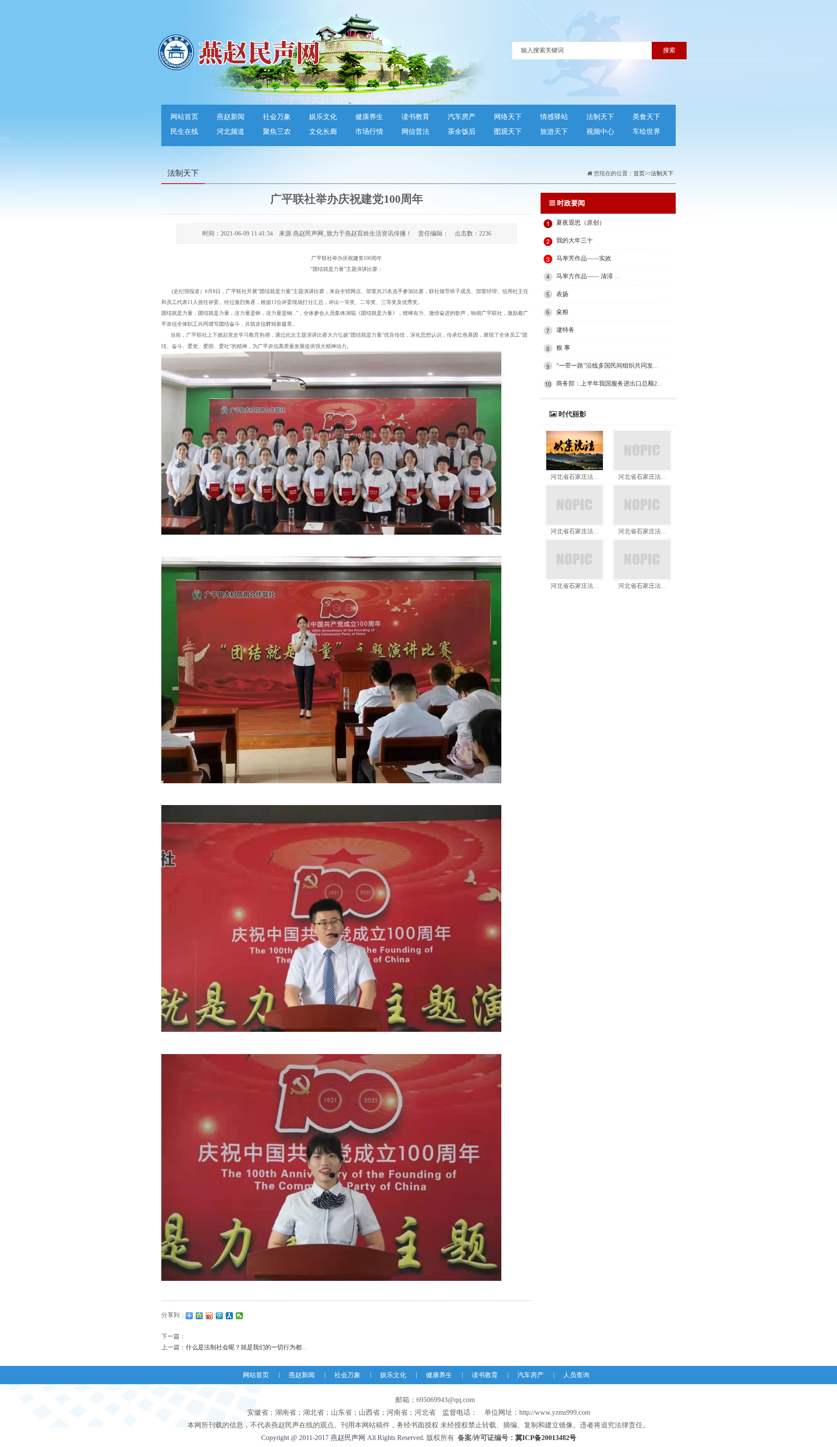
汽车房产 (462, 116)
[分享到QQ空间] (199, 1315)
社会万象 (277, 116)
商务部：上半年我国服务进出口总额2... (609, 383)
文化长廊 (323, 131)
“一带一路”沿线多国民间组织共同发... (607, 365)
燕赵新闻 (231, 116)
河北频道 (231, 131)
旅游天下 (554, 131)
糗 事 (563, 348)
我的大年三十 (574, 240)
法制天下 (600, 116)
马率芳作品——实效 (583, 258)
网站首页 (184, 116)
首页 (639, 173)
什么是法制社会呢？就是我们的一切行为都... (246, 1347)
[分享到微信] (239, 1315)
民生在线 (184, 131)
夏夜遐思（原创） (580, 222)
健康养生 (369, 116)
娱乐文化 (323, 116)
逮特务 (565, 330)
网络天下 (508, 116)
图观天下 (508, 131)
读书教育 (415, 116)
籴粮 (562, 312)
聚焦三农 (277, 131)
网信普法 (415, 131)
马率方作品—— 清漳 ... (588, 276)
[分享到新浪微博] (209, 1315)
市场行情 (369, 131)
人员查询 (576, 1375)
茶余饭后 (462, 131)
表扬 (562, 294)
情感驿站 (554, 116)
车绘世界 (646, 131)
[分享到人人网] (229, 1315)
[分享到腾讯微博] (219, 1315)
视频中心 (600, 131)
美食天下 (646, 116)
